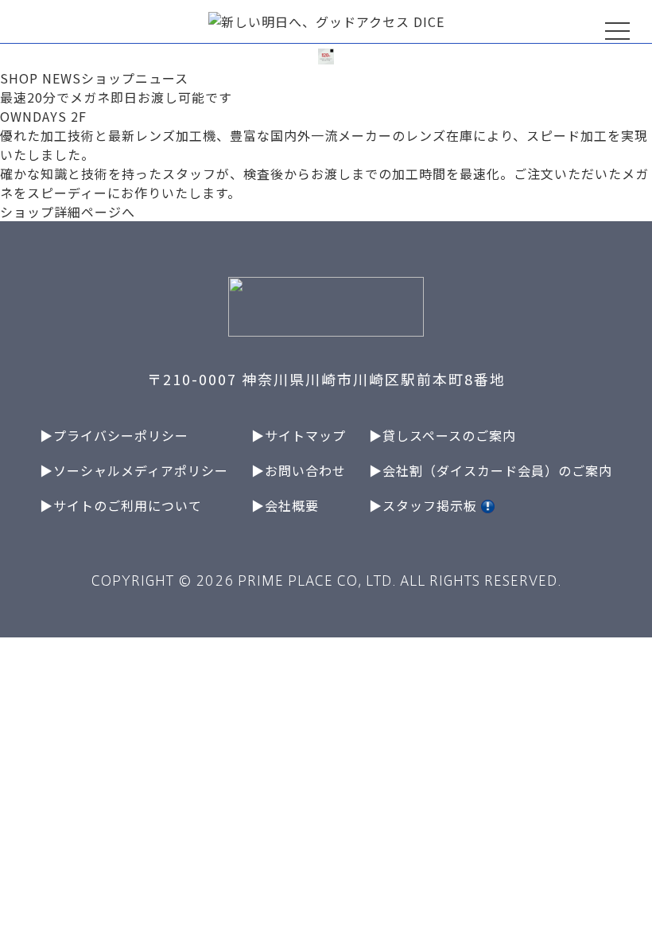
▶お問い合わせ (298, 470)
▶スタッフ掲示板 (425, 505)
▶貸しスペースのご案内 (442, 435)
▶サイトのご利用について (121, 505)
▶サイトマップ (298, 435)
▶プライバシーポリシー (114, 435)
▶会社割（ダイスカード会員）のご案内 (490, 470)
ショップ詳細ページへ (67, 211)
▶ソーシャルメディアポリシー (134, 470)
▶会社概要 (285, 505)
